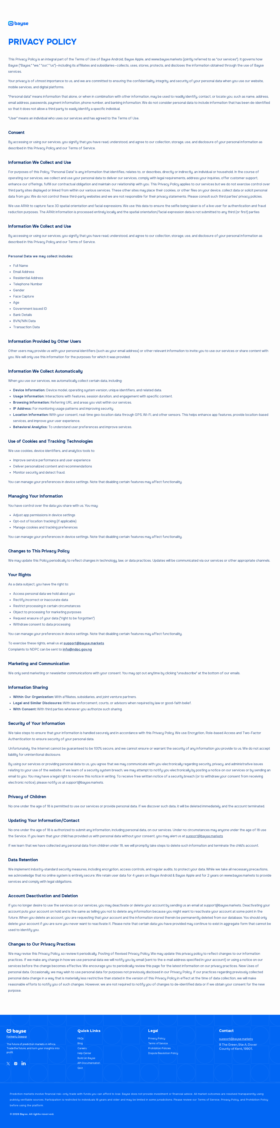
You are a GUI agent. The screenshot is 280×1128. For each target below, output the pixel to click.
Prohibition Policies (159, 1048)
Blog (80, 1043)
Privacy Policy (156, 1038)
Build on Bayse (86, 1058)
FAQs (80, 1038)
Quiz (80, 1068)
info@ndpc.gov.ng (77, 649)
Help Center (84, 1053)
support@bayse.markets (84, 643)
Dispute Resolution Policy (163, 1053)
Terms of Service (158, 1043)
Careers (82, 1048)
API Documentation (88, 1063)
